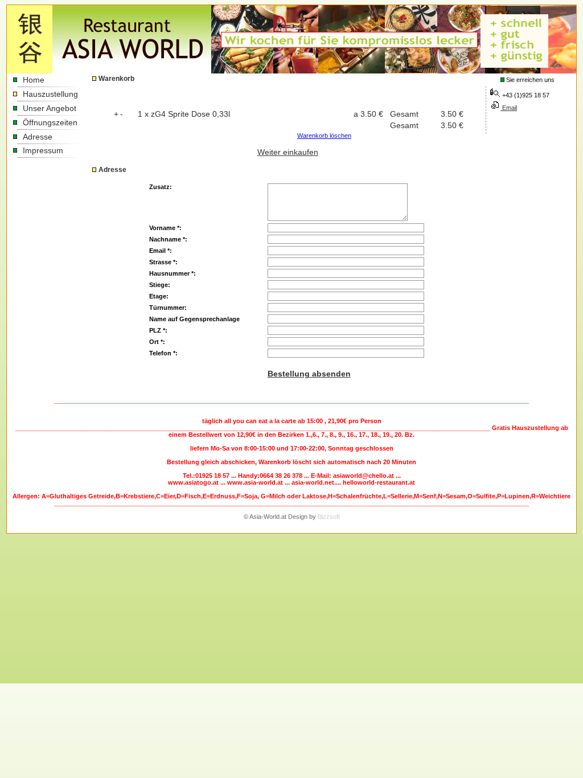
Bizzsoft (329, 516)
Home (33, 79)
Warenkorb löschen (324, 135)
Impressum (43, 150)
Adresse (37, 136)
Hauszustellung (50, 94)
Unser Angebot (49, 108)
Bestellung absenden (309, 373)
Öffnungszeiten (50, 122)
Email (508, 107)
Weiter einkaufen (287, 152)
